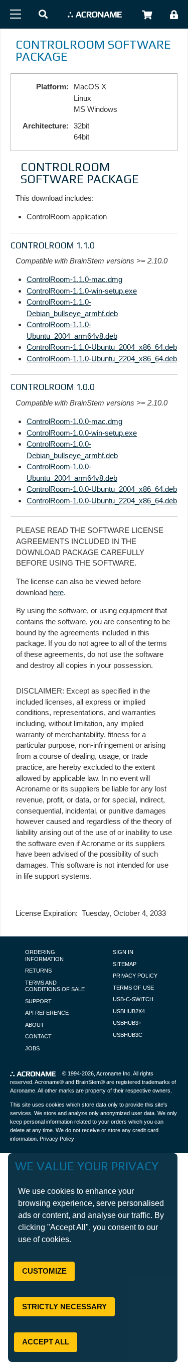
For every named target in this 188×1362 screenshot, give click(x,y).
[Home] (95, 14)
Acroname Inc (113, 1073)
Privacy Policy (135, 976)
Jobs (32, 1048)
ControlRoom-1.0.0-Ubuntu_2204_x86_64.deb (102, 500)
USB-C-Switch (133, 999)
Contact (38, 1036)
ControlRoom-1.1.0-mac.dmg (74, 279)
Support (38, 1001)
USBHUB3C (127, 1035)
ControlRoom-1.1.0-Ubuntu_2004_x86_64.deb (102, 347)
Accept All (45, 1341)
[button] (43, 15)
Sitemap (124, 964)
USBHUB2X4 (129, 1011)
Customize (44, 1271)
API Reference (47, 1013)
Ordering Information (44, 955)
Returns (38, 971)
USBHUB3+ (127, 1023)
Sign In (123, 952)
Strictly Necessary (64, 1306)
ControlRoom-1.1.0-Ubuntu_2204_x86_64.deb (102, 358)
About (34, 1025)
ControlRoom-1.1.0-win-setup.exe (82, 291)
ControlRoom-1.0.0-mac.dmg (74, 421)
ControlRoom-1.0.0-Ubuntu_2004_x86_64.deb (102, 489)
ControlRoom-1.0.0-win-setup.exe (82, 433)
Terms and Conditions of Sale (55, 986)
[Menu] (15, 14)
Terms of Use (133, 988)
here (56, 592)
